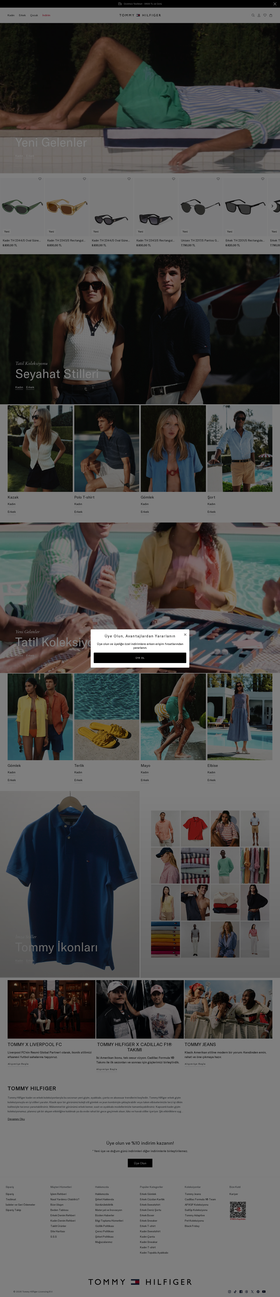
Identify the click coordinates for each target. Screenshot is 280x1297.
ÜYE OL (140, 657)
